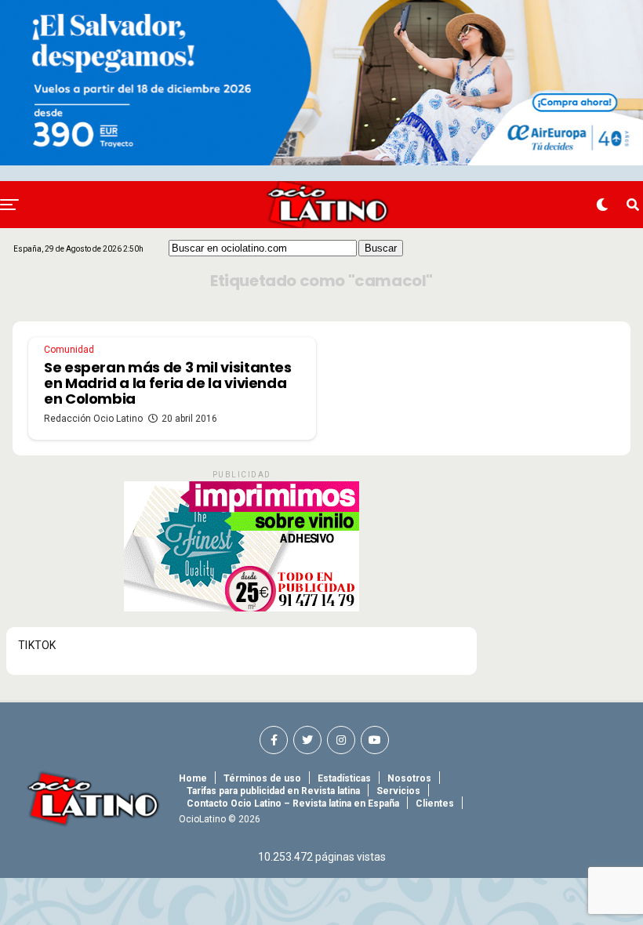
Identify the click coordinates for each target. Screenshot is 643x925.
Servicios (398, 790)
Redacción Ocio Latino (93, 418)
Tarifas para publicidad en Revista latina (273, 790)
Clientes (435, 803)
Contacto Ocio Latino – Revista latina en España (293, 803)
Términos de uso (262, 778)
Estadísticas (344, 778)
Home (193, 778)
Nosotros (409, 778)
